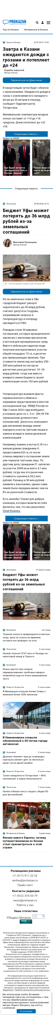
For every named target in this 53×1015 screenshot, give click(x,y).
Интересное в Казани (16, 833)
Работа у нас (25, 905)
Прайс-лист (25, 885)
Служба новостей (14, 70)
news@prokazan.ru (25, 900)
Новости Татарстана (15, 687)
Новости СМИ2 (11, 138)
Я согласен (26, 1011)
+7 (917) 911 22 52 (25, 875)
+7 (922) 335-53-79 (25, 895)
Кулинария (11, 630)
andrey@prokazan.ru (25, 880)
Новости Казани (13, 42)
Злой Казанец (11, 510)
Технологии (11, 649)
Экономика (11, 204)
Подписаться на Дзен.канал (26, 80)
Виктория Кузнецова (25, 242)
